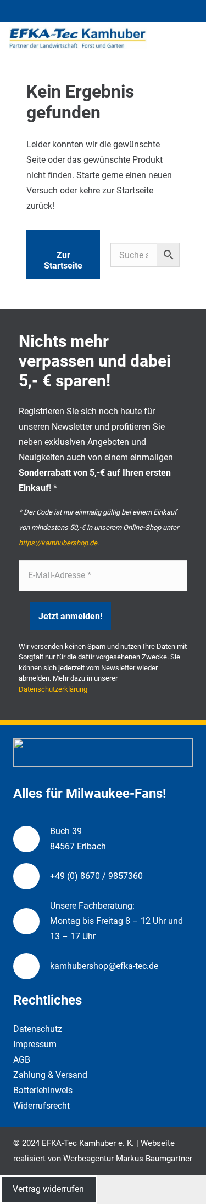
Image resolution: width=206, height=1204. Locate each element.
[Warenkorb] (192, 38)
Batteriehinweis (43, 1090)
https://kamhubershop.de (58, 543)
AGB (21, 1059)
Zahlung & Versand (50, 1075)
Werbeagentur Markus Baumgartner (127, 1158)
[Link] (175, 37)
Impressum (35, 1044)
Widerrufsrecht (41, 1105)
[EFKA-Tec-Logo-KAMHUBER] (78, 38)
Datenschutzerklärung (53, 689)
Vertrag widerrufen (48, 1189)
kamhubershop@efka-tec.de (104, 966)
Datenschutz (37, 1029)
